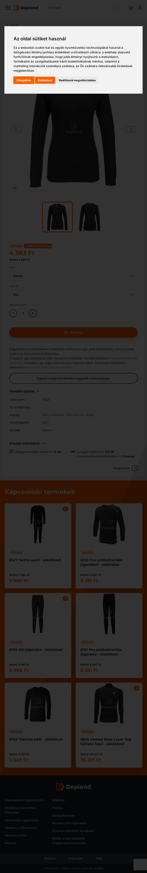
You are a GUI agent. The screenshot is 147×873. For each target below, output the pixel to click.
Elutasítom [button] (45, 80)
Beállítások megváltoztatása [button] (77, 80)
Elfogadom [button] (24, 80)
